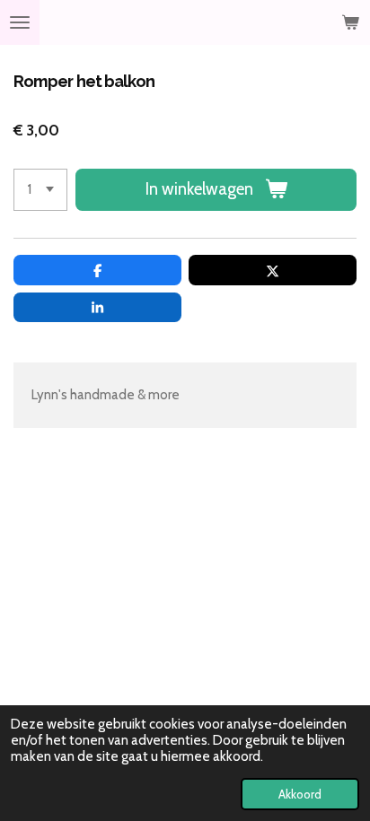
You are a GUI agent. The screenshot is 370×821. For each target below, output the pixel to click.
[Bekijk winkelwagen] (350, 22)
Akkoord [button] (300, 794)
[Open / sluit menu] (20, 22)
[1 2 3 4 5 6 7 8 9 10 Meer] (40, 190)
